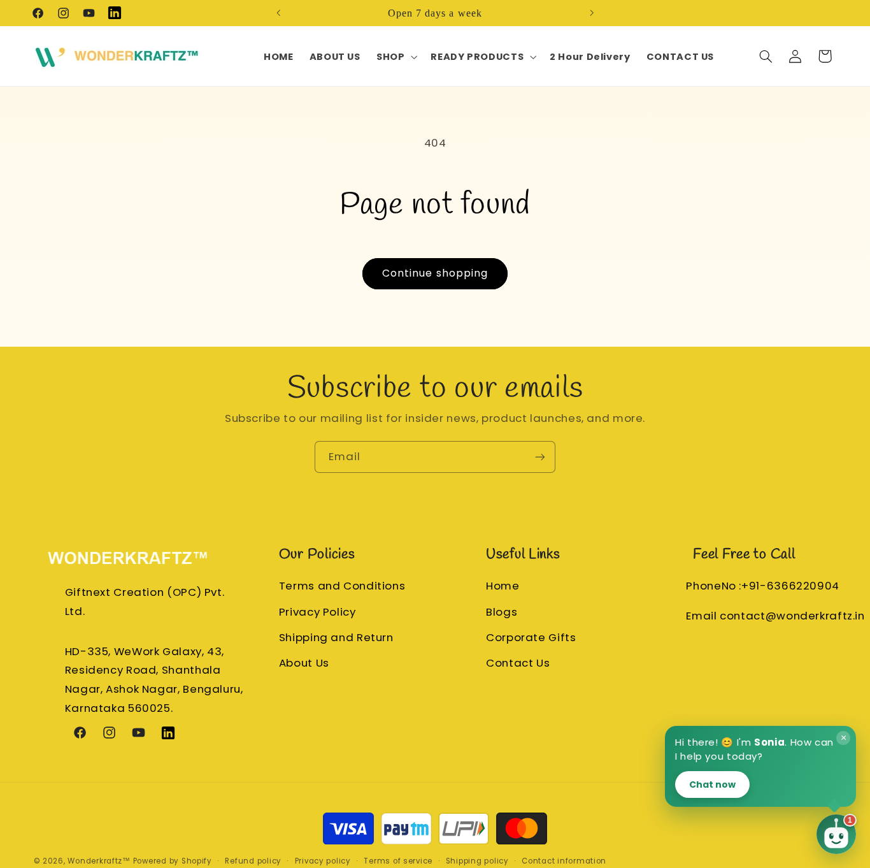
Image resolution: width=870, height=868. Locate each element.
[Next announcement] (592, 12)
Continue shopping (435, 273)
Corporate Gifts (531, 637)
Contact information (564, 861)
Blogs (501, 611)
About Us (304, 662)
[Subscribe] (540, 456)
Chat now (712, 784)
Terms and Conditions (342, 586)
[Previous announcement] (278, 12)
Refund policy (253, 861)
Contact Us (518, 662)
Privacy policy (323, 861)
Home (503, 586)
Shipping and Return (336, 637)
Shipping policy (477, 861)
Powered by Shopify (172, 861)
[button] (395, 57)
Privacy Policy (317, 611)
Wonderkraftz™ (99, 861)
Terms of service (398, 861)
